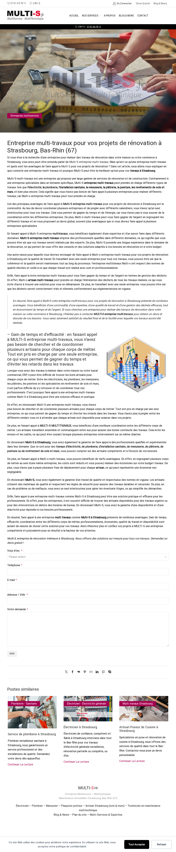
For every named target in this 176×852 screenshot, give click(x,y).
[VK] (79, 672)
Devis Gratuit (143, 3)
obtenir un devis (149, 314)
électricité (35, 187)
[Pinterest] (85, 672)
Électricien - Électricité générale (86, 703)
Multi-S (65, 166)
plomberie (51, 187)
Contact (142, 15)
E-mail (12, 580)
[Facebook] (72, 672)
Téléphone (14, 565)
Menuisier (52, 805)
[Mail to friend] (91, 672)
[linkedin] (97, 672)
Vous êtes (14, 550)
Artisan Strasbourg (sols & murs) (104, 805)
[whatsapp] (103, 672)
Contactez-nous (101, 26)
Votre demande (17, 609)
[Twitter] (67, 672)
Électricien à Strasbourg (80, 727)
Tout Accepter (136, 844)
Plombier (37, 805)
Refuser (161, 844)
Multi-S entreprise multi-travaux (88, 162)
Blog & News (160, 3)
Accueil (74, 15)
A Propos (110, 15)
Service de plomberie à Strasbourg (32, 734)
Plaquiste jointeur (71, 805)
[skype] (109, 672)
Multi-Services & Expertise (106, 814)
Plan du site (79, 814)
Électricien (22, 805)
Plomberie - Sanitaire (24, 703)
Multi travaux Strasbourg (138, 703)
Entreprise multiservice (24, 115)
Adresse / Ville (17, 594)
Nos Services (90, 15)
